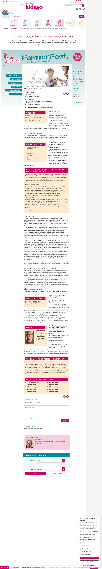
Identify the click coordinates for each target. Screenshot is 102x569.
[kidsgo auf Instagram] (77, 9)
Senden (81, 16)
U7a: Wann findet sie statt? (33, 96)
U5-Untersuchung (53, 382)
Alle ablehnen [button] (89, 561)
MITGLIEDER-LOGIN (79, 0)
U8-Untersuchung (53, 389)
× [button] (98, 517)
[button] (64, 94)
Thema (33, 469)
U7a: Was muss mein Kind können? (35, 106)
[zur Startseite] (33, 6)
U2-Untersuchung (31, 387)
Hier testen (33, 567)
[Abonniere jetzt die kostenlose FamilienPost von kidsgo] (12, 78)
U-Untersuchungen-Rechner (34, 120)
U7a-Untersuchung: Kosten (33, 104)
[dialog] (89, 542)
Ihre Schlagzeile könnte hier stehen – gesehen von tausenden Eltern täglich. (57, 567)
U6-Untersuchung (53, 384)
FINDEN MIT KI (58, 473)
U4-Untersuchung (31, 391)
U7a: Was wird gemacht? (32, 98)
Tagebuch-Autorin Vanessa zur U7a (42, 362)
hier (28, 304)
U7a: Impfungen (30, 99)
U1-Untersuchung (31, 384)
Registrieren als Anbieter (77, 2)
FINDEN (35, 473)
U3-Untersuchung (31, 389)
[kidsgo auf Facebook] (80, 9)
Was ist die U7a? (30, 94)
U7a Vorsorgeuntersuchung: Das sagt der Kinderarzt (39, 107)
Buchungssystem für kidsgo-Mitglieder (21, 567)
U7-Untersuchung (53, 387)
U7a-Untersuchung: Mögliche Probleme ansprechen (39, 101)
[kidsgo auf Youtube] (84, 9)
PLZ (34, 465)
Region (32, 461)
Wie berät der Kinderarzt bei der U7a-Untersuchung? (39, 102)
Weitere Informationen (84, 537)
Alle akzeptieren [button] (89, 558)
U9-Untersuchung (53, 391)
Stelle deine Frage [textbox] (16, 16)
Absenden (65, 420)
